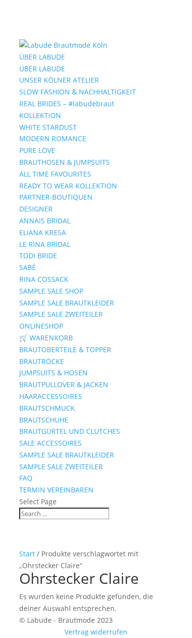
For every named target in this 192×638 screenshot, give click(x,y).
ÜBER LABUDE (42, 56)
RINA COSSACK (43, 279)
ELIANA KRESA (42, 232)
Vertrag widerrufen (96, 632)
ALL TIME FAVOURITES (55, 174)
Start (27, 553)
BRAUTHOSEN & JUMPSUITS (64, 162)
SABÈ (27, 267)
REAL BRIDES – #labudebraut (66, 103)
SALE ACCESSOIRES (50, 443)
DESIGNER (36, 208)
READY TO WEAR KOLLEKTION (68, 185)
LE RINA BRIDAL (44, 244)
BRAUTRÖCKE (41, 361)
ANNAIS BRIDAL (44, 220)
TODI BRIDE (38, 255)
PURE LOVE (37, 150)
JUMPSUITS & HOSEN (53, 372)
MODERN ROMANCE (52, 138)
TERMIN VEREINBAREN (56, 489)
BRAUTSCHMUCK (47, 408)
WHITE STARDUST (48, 127)
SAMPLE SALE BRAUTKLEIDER (66, 302)
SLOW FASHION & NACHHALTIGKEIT (77, 91)
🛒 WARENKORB (46, 337)
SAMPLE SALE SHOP (51, 291)
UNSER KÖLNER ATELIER (59, 80)
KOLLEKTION (40, 115)
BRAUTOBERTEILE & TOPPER (65, 349)
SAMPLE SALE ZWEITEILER (61, 314)
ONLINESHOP (41, 326)
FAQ (25, 478)
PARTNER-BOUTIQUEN (56, 197)
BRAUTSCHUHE (43, 420)
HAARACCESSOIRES (50, 396)
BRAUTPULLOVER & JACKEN (63, 384)
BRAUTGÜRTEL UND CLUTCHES (69, 431)
